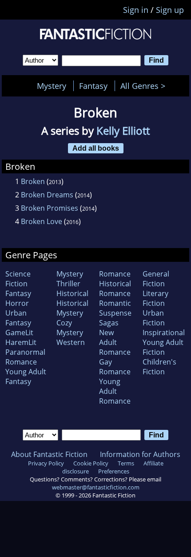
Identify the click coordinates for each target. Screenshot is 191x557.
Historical (72, 293)
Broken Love (41, 221)
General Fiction (156, 279)
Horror (17, 303)
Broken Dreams (47, 195)
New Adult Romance (115, 342)
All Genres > (145, 85)
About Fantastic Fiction (49, 454)
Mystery (51, 85)
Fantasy (93, 85)
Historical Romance (115, 288)
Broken (33, 181)
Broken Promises (49, 208)
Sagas (109, 323)
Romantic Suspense (115, 308)
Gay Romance (115, 367)
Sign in (135, 9)
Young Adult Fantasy (25, 376)
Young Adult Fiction (163, 347)
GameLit (19, 332)
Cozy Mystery (69, 327)
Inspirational (164, 332)
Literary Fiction (155, 298)
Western (70, 342)
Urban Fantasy (18, 318)
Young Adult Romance (115, 391)
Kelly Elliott (123, 130)
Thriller (68, 284)
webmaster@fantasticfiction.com (95, 487)
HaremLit (20, 342)
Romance (115, 274)
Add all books (95, 148)
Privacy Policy (46, 463)
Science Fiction (18, 279)
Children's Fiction (159, 367)
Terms (126, 463)
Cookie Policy (90, 463)
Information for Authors (140, 454)
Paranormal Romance (25, 357)
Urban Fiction (154, 318)
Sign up (170, 9)
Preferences (113, 471)
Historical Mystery (72, 308)
